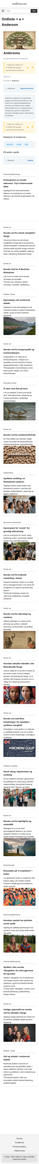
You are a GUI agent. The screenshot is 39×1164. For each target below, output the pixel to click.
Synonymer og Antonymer (12, 522)
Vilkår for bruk (19, 1151)
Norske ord (7, 227)
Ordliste (8, 19)
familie (19, 144)
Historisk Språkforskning (11, 174)
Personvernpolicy (19, 1147)
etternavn (10, 144)
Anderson (10, 25)
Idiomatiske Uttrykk (9, 383)
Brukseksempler (9, 865)
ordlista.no (19, 3)
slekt (26, 144)
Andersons (11, 88)
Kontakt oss (19, 1142)
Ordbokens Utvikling (10, 766)
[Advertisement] (19, 1110)
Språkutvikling (8, 473)
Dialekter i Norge (9, 294)
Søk (34, 11)
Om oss (19, 1138)
